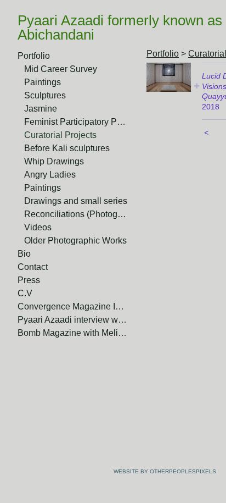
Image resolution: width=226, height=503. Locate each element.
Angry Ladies (50, 174)
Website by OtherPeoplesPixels (165, 471)
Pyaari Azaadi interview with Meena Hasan (72, 319)
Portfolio (34, 55)
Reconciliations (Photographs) (75, 214)
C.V (25, 293)
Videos (38, 227)
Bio (24, 253)
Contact (33, 267)
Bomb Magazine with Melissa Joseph (72, 333)
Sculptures (45, 95)
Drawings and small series (75, 201)
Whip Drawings (54, 161)
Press (29, 280)
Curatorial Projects (60, 135)
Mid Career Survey (60, 69)
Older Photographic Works (75, 240)
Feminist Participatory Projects (75, 121)
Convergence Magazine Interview (72, 306)
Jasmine (40, 108)
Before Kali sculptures (67, 148)
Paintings (42, 82)
